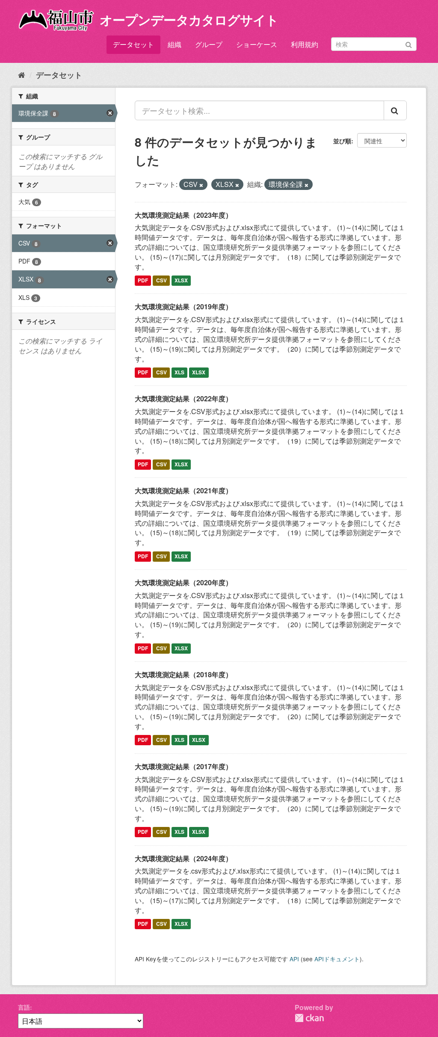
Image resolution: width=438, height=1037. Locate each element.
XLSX (181, 280)
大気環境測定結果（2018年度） (183, 674)
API (294, 958)
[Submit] (408, 43)
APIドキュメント (337, 958)
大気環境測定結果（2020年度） (183, 582)
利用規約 (304, 44)
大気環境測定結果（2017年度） (183, 766)
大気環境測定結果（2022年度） (183, 398)
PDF (143, 280)
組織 (174, 44)
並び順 (342, 140)
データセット (133, 44)
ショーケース (256, 44)
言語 (24, 1007)
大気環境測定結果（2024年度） (183, 858)
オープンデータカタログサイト (189, 19)
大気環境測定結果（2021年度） (183, 490)
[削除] (201, 184)
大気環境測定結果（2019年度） (183, 306)
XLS (179, 372)
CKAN (309, 1017)
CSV (161, 280)
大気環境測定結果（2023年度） (183, 215)
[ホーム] (21, 74)
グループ (208, 44)
